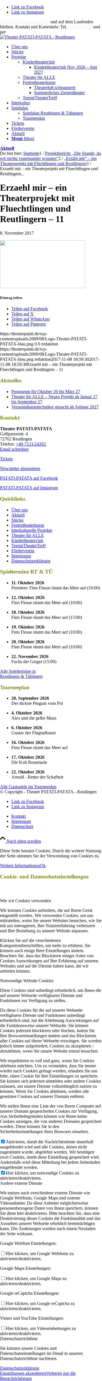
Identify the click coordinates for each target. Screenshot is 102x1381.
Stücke (17, 520)
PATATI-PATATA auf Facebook (29, 478)
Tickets (6, 458)
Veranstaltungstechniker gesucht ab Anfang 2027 (55, 406)
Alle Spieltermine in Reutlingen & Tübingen (21, 674)
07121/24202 (80, 26)
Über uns (19, 509)
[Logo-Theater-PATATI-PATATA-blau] (37, 37)
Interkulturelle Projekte (31, 530)
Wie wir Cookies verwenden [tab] (25, 900)
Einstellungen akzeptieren (23, 1373)
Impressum (21, 555)
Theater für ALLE (39, 77)
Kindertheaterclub (39, 62)
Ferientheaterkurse (39, 82)
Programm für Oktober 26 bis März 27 (45, 391)
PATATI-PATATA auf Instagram (29, 487)
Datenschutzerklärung (30, 560)
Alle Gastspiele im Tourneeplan (28, 786)
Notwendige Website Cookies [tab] (26, 980)
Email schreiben (14, 449)
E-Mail (13, 31)
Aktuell (7, 148)
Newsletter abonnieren (20, 468)
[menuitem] (56, 46)
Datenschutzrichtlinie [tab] (19, 1338)
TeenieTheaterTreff (40, 97)
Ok (43, 865)
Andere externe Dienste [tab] (21, 1183)
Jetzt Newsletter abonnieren (24, 21)
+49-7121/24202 (31, 444)
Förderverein (22, 550)
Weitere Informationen (20, 865)
